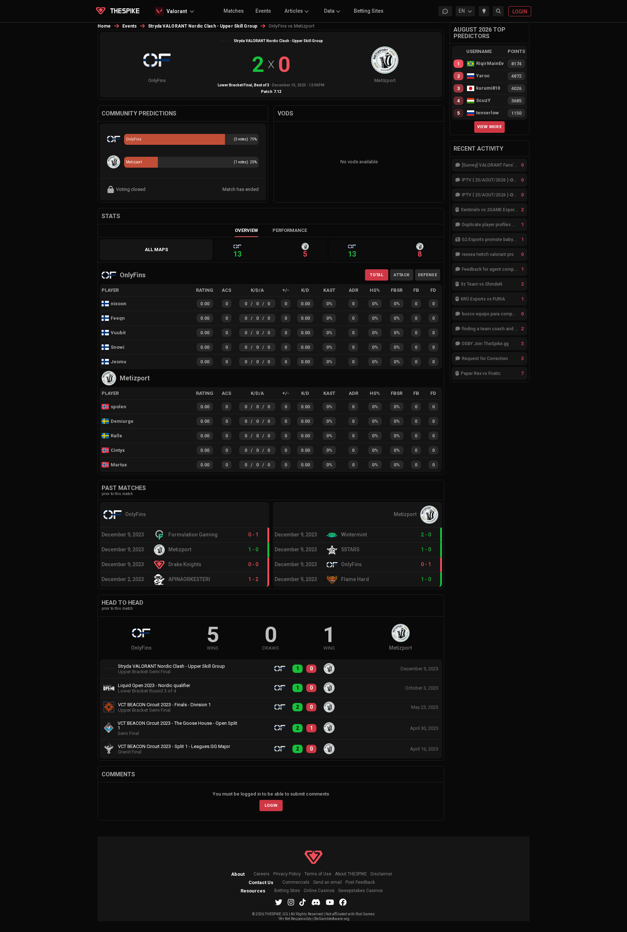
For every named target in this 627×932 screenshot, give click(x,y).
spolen (118, 406)
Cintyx (118, 450)
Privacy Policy (287, 874)
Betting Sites (369, 11)
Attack (401, 274)
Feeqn (118, 318)
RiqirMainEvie (490, 63)
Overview (246, 230)
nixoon (118, 303)
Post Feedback (360, 882)
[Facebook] (343, 902)
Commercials (296, 882)
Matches (234, 11)
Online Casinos (319, 890)
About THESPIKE (351, 874)
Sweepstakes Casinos (360, 890)
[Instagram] (291, 902)
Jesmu (118, 361)
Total (376, 274)
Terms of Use (317, 874)
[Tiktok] (302, 902)
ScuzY (483, 100)
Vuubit (118, 332)
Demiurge (122, 421)
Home (104, 26)
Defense (427, 274)
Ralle (116, 435)
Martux (119, 464)
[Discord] (315, 902)
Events (263, 11)
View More (489, 126)
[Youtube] (330, 902)
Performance (289, 230)
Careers (262, 874)
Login (271, 805)
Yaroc (483, 75)
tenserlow (487, 112)
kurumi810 (488, 88)
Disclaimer (381, 874)
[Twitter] (278, 902)
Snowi (117, 347)
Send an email (327, 882)
